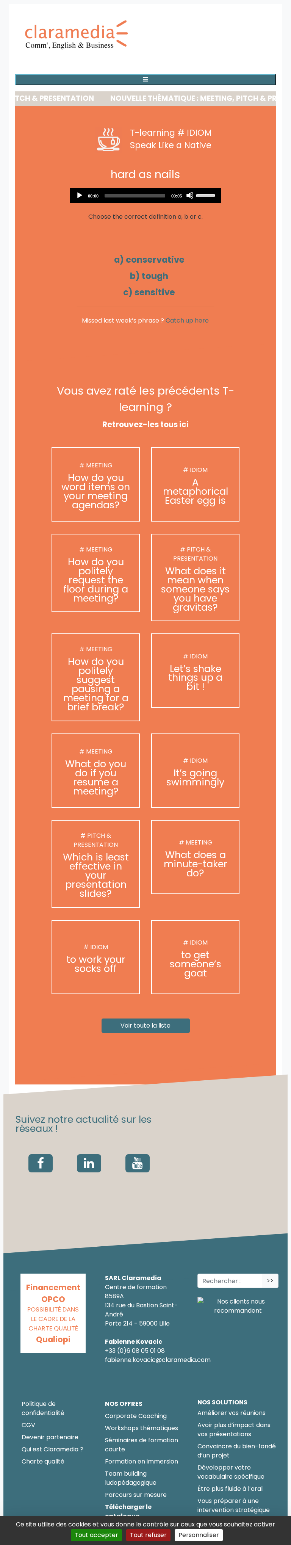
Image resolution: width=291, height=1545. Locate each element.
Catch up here (187, 320)
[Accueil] (77, 36)
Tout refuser (148, 1535)
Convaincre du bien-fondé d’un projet (236, 1451)
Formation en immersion (141, 1461)
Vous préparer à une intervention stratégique (233, 1505)
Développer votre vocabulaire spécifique (230, 1472)
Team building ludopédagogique (130, 1478)
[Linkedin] (89, 1163)
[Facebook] (40, 1163)
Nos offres (123, 1403)
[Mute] (189, 195)
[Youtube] (137, 1163)
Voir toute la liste (145, 1025)
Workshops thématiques (141, 1428)
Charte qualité (43, 1461)
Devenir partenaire (50, 1437)
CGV (28, 1425)
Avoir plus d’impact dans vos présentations (234, 1429)
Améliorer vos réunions (231, 1413)
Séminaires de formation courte (141, 1445)
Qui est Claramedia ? (52, 1449)
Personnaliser (198, 1535)
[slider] (206, 195)
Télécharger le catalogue (128, 1511)
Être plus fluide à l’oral (230, 1488)
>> (270, 1280)
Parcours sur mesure (136, 1494)
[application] (145, 195)
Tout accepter (96, 1535)
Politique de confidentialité (43, 1408)
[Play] (79, 195)
